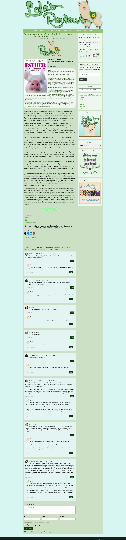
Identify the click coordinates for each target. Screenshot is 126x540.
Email (44, 516)
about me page (86, 39)
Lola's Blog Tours (83, 51)
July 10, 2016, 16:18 (30, 453)
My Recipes (59, 30)
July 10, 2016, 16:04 (30, 347)
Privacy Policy (77, 30)
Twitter (82, 99)
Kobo (26, 221)
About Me (41, 30)
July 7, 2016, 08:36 (29, 396)
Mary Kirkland (34, 332)
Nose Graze (99, 539)
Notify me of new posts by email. (34, 525)
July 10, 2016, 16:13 (30, 372)
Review (55, 38)
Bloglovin (82, 108)
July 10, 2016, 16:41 (30, 497)
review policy (96, 42)
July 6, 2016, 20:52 (29, 287)
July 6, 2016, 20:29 (29, 260)
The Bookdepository (30, 222)
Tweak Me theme (90, 539)
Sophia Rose (33, 424)
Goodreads (28, 215)
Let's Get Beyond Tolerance (38, 280)
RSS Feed (82, 106)
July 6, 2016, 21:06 (29, 312)
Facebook (82, 97)
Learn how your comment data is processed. (56, 532)
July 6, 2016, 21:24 (29, 337)
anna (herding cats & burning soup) (42, 355)
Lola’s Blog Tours (87, 30)
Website (62, 516)
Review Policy (67, 30)
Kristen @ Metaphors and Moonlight (42, 380)
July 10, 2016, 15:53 (30, 299)
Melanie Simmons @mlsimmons (40, 461)
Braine (31, 307)
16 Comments (64, 38)
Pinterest (82, 104)
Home (35, 30)
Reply (72, 261)
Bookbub (82, 102)
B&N (26, 219)
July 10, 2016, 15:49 (30, 272)
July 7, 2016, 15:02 (30, 416)
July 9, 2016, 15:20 (29, 477)
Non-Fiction (48, 38)
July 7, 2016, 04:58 (29, 361)
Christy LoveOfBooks (36, 253)
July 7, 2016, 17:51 (29, 434)
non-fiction (32, 237)
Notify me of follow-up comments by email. (37, 522)
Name (26, 516)
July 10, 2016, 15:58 (30, 324)
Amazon (27, 217)
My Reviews (50, 30)
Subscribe (83, 79)
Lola (40, 38)
